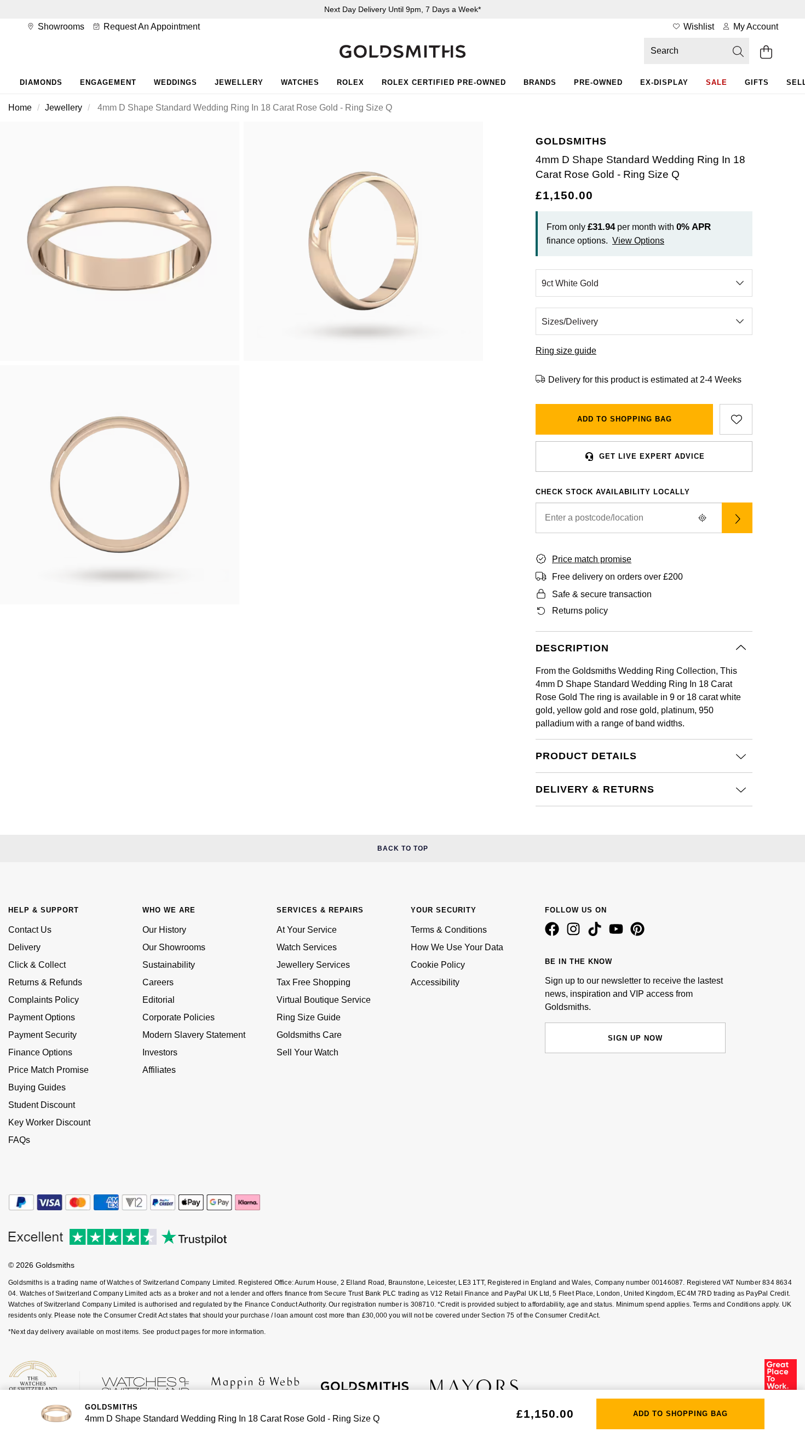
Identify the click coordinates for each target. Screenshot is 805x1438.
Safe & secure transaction (602, 594)
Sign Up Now (635, 1038)
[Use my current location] (702, 518)
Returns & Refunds (45, 982)
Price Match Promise (48, 1070)
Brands (540, 82)
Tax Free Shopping (313, 982)
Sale (716, 82)
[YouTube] (618, 933)
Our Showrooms (173, 947)
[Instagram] (575, 933)
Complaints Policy (43, 999)
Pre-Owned (598, 82)
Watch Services (307, 947)
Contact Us (29, 929)
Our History (164, 929)
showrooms (60, 26)
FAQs (19, 1140)
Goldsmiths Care (309, 1034)
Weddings (175, 82)
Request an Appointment (150, 26)
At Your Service (307, 929)
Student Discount (41, 1105)
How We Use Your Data (457, 947)
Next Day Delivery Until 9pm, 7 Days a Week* (402, 9)
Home (20, 107)
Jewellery (239, 82)
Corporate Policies (178, 1017)
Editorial (158, 999)
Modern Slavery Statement (193, 1034)
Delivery (24, 947)
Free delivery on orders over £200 (617, 576)
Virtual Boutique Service (324, 999)
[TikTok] (597, 933)
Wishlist (697, 26)
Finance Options (40, 1052)
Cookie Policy (438, 964)
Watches (300, 82)
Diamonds (41, 82)
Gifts (757, 82)
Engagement (108, 82)
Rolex (350, 82)
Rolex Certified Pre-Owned (444, 82)
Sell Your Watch (307, 1052)
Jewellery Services (313, 964)
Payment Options (41, 1017)
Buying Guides (37, 1087)
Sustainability (168, 964)
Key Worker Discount (49, 1122)
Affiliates (159, 1070)
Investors (159, 1052)
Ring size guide (566, 350)
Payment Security (42, 1034)
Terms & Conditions (449, 929)
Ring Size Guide (309, 1017)
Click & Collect (37, 964)
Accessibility (435, 982)
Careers (158, 982)
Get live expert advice (652, 456)
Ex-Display (664, 82)
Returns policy (580, 610)
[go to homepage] (402, 52)
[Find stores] (737, 518)
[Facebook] (554, 933)
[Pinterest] (639, 933)
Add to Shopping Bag (624, 419)
